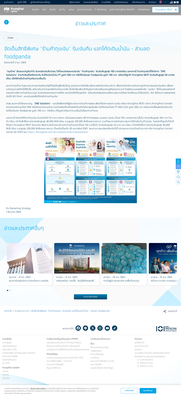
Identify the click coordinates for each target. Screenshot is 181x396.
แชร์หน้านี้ (172, 311)
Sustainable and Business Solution (18, 353)
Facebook (78, 328)
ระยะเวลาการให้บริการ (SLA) (102, 361)
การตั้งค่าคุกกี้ (129, 390)
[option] (29, 264)
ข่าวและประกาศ (22, 311)
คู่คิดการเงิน (74, 2)
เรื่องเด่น (6, 378)
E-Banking (100, 9)
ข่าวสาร (11, 37)
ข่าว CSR (5, 363)
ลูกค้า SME (22, 2)
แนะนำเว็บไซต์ (96, 364)
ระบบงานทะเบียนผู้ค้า (55, 364)
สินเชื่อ (53, 9)
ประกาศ (5, 375)
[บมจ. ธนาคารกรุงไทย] (13, 10)
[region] (90, 390)
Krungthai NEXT (164, 9)
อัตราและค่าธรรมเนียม (99, 347)
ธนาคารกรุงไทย (146, 359)
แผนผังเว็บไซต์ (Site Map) (101, 368)
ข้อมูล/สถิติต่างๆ (54, 368)
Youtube (107, 328)
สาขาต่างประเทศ (141, 346)
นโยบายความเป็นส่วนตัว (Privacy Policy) (64, 342)
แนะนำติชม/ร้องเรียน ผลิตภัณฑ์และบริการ (152, 353)
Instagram (100, 328)
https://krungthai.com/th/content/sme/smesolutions (58, 132)
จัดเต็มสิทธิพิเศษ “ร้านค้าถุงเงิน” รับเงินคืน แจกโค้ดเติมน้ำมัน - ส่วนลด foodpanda (70, 311)
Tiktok (114, 328)
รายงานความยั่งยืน (10, 356)
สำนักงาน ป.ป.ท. (146, 366)
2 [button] (10, 290)
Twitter (92, 328)
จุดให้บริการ (139, 342)
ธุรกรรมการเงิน (84, 9)
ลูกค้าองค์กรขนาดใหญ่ (40, 2)
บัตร (44, 9)
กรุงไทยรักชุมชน (121, 2)
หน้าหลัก (8, 311)
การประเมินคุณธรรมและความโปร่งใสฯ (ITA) (65, 358)
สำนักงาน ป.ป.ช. (146, 362)
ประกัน (62, 9)
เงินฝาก (35, 9)
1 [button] (7, 290)
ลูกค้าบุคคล (9, 2)
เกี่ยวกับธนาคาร (138, 2)
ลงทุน (71, 9)
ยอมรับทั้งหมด (148, 390)
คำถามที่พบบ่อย (97, 354)
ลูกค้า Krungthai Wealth (122, 9)
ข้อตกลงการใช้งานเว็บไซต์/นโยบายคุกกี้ (63, 346)
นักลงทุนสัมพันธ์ (91, 2)
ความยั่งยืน (106, 2)
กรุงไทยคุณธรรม (9, 346)
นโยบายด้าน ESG (9, 349)
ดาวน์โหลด (94, 358)
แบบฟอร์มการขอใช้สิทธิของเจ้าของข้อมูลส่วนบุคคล (68, 349)
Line (85, 328)
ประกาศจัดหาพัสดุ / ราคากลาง (59, 361)
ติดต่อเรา (152, 2)
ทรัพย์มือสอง (144, 9)
